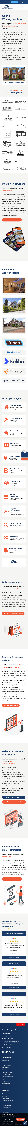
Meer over (13, 797)
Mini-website (5, 1067)
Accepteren (20, 1119)
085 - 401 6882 (8, 1039)
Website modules (6, 1070)
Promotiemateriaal (7, 1072)
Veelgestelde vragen (7, 1100)
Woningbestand (6, 1083)
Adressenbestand (6, 1105)
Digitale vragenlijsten (7, 1076)
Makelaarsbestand (7, 1086)
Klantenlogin (5, 1112)
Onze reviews (5, 1098)
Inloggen (22, 2)
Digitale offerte (6, 1074)
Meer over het (13, 613)
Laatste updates (6, 1107)
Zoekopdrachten (6, 1081)
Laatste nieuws (6, 1109)
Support (14, 2)
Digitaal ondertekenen (8, 1079)
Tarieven (4, 1093)
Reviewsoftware (6, 1065)
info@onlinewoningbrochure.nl (12, 1041)
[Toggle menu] (24, 6)
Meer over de (12, 219)
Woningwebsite (6, 1060)
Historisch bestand (7, 1103)
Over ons (4, 1096)
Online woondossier (7, 1063)
